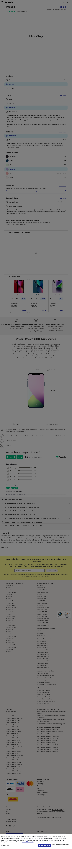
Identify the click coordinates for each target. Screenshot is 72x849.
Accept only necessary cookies (60, 844)
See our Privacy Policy (28, 842)
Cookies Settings (6, 845)
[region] (36, 841)
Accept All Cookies (44, 845)
